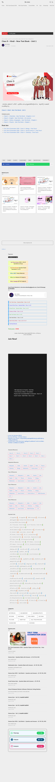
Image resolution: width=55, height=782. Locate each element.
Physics (43, 465)
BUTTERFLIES (12, 613)
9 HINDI (9, 160)
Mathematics (26, 468)
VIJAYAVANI (31, 623)
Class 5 (24, 455)
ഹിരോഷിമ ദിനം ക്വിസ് (15, 571)
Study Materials (18, 273)
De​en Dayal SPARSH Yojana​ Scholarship (18, 522)
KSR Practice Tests (23, 600)
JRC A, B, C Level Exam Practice (30, 534)
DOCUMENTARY (24, 613)
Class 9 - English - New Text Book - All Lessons (17, 118)
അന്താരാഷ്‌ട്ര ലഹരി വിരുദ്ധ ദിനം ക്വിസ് (33, 583)
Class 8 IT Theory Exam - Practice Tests (18, 527)
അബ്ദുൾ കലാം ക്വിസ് (31, 563)
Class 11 (18, 453)
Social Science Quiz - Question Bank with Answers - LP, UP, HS (24, 681)
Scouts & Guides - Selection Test (26, 532)
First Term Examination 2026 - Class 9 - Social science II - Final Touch (23, 130)
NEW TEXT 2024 (37, 160)
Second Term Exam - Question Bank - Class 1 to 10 (20, 305)
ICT (41, 468)
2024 (4, 160)
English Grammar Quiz (14, 556)
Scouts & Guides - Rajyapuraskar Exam (32, 536)
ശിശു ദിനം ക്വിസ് (14, 551)
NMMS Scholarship (32, 517)
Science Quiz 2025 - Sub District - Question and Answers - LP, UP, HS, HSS (27, 673)
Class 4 (30, 455)
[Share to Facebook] (13, 164)
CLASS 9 (15, 160)
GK (37, 5)
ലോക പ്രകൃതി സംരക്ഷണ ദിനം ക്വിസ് (18, 580)
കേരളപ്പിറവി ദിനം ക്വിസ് (15, 561)
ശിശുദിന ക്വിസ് (41, 563)
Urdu (40, 475)
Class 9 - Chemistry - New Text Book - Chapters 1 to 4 (19, 116)
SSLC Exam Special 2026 (11, 5)
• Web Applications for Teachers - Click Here (24, 389)
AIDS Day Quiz (27, 595)
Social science (35, 468)
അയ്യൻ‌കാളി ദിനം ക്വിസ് (25, 566)
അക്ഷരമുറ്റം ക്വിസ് (14, 549)
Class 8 (37, 453)
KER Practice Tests (14, 600)
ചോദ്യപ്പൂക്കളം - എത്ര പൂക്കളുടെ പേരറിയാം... (19, 33)
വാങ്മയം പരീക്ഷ (36, 588)
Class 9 (31, 453)
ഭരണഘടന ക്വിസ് (23, 593)
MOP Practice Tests (14, 602)
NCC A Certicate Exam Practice (16, 536)
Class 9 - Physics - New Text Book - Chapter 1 (17, 122)
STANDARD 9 (45, 160)
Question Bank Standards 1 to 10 (18, 268)
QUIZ (9, 659)
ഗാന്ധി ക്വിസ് (13, 563)
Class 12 (11, 453)
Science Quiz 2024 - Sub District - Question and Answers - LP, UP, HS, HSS (27, 721)
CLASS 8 (13, 651)
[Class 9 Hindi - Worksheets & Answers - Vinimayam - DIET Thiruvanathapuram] (45, 200)
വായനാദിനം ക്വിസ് (24, 549)
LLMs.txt (3, 249)
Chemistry (11, 468)
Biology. (18, 468)
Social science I (21, 480)
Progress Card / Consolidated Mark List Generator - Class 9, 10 (28, 393)
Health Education (41, 493)
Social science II (31, 480)
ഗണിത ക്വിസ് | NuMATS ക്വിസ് (40, 573)
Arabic (18, 465)
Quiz (40, 5)
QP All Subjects (18, 281)
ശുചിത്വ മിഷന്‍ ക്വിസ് (29, 578)
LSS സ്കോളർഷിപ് (13, 517)
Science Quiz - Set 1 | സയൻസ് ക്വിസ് (18, 713)
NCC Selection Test (14, 532)
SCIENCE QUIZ (13, 659)
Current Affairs (32, 5)
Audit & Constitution (23, 602)
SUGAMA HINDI (12, 623)
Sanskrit (25, 465)
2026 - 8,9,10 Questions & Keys (18, 263)
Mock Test (52, 5)
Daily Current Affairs (23, 554)
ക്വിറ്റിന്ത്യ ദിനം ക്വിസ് (39, 558)
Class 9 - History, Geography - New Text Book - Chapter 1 (20, 120)
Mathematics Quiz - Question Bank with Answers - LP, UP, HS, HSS (25, 665)
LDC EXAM (41, 616)
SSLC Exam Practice (22, 5)
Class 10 (25, 453)
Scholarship (45, 5)
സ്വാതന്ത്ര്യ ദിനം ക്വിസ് (15, 558)
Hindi (37, 465)
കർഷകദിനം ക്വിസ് (39, 578)
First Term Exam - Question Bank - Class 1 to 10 (19, 302)
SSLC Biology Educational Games (17, 597)
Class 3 (36, 455)
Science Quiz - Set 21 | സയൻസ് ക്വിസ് (18, 697)
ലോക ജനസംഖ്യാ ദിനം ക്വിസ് (16, 583)
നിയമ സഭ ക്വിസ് (14, 593)
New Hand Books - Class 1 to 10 (16, 317)
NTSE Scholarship (41, 517)
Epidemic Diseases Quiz (15, 585)
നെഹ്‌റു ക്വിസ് (21, 563)
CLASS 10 (10, 651)
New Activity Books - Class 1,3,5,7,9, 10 (17, 320)
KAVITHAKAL (21, 616)
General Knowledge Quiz (34, 554)
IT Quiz (11, 575)
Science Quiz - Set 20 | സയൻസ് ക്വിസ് (18, 705)
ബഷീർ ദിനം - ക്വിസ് (23, 551)
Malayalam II (20, 475)
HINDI (30, 160)
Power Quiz (34, 595)
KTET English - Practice (14, 539)
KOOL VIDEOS (31, 616)
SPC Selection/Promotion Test (27, 529)
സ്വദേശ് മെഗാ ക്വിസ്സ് (25, 588)
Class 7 (11, 455)
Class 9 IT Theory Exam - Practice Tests (34, 524)
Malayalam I (11, 475)
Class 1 (11, 458)
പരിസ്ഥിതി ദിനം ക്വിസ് (15, 568)
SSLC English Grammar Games (31, 597)
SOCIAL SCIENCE (14, 683)
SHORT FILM (22, 619)
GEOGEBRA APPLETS (38, 613)
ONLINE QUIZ (10, 699)
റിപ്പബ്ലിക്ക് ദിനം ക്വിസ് (28, 558)
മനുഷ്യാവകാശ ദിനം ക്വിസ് (16, 578)
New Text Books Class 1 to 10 (15, 314)
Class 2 (42, 455)
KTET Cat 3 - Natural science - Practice (17, 541)
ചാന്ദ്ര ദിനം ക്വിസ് (34, 549)
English (31, 465)
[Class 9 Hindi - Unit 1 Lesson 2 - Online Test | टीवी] (10, 181)
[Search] (50, 2)
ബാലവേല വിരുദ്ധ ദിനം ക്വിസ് (16, 595)
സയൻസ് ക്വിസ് (13, 573)
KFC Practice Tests (33, 600)
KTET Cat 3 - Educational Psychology (32, 544)
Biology (37, 478)
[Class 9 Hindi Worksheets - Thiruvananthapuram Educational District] (27, 181)
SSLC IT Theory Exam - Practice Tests (17, 524)
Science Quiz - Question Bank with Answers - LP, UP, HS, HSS (23, 657)
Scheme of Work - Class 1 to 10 (16, 311)
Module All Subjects (18, 277)
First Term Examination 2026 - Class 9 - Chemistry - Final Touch (21, 132)
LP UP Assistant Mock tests (15, 546)
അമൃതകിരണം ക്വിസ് (23, 590)
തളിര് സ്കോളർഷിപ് (14, 519)
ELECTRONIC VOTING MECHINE (23, 691)
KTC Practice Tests (42, 600)
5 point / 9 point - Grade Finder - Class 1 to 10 (24, 395)
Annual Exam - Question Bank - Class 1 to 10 (18, 308)
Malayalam (11, 465)
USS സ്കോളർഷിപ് (22, 517)
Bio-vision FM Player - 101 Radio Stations (17, 436)
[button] (52, 2)
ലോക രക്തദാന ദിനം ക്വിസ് (35, 593)
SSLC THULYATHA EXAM (36, 619)
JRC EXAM (11, 616)
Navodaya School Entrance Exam (26, 519)
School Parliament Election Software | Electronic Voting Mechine (24, 689)
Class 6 (17, 455)
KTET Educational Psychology (27, 539)
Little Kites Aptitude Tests (15, 529)
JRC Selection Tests (39, 529)
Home (3, 5)
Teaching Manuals (13, 323)
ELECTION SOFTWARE (12, 691)
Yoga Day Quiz (42, 595)
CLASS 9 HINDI (23, 160)
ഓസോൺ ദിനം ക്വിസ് (26, 568)
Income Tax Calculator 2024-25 (15, 435)
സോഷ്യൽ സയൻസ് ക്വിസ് (25, 573)
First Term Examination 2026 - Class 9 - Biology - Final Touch (20, 128)
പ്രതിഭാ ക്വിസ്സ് (13, 590)
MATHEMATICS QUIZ (18, 667)
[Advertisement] (27, 19)
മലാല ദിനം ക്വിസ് (14, 566)
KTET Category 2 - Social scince (33, 541)
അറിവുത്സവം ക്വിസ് (14, 588)
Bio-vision (27, 2)
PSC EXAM (11, 619)
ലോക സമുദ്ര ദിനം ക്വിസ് (38, 568)
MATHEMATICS (11, 667)
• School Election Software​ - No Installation (23, 391)
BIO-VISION (7, 44)
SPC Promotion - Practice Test (16, 534)
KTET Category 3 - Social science (16, 544)
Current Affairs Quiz (14, 554)
